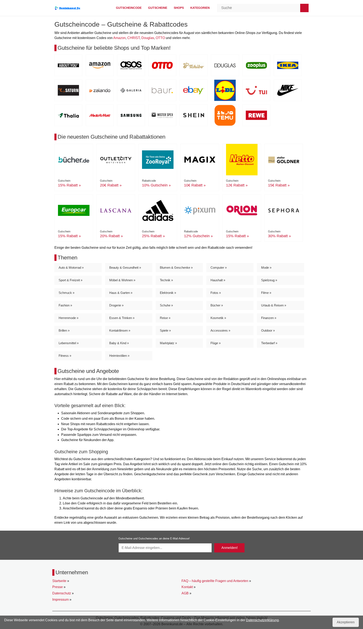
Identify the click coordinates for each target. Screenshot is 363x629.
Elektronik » (168, 292)
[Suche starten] (304, 8)
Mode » (266, 267)
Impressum (60, 599)
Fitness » (65, 355)
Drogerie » (116, 305)
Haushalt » (217, 280)
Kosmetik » (218, 318)
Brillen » (64, 330)
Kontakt (187, 587)
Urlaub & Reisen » (273, 305)
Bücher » (216, 305)
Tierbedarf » (269, 343)
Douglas (147, 38)
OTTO (160, 38)
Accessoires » (220, 330)
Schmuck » (66, 292)
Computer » (218, 267)
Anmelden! (229, 548)
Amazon (119, 38)
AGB (185, 593)
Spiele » (165, 330)
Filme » (266, 292)
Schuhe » (166, 305)
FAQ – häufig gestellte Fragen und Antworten (215, 581)
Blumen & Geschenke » (176, 267)
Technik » (166, 280)
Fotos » (215, 292)
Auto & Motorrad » (71, 267)
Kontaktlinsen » (119, 330)
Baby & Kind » (119, 343)
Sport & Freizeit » (70, 280)
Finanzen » (268, 318)
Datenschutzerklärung (262, 620)
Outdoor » (268, 330)
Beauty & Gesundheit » (125, 267)
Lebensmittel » (69, 343)
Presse (57, 587)
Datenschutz (61, 593)
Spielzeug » (269, 280)
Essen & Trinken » (121, 318)
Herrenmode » (68, 318)
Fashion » (65, 305)
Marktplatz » (168, 343)
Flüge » (215, 343)
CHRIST (133, 38)
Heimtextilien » (119, 355)
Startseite (59, 581)
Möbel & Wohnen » (122, 280)
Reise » (165, 318)
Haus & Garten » (120, 292)
